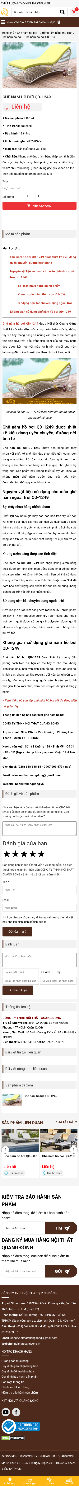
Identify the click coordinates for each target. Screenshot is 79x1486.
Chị (58, 972)
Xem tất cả (65, 1122)
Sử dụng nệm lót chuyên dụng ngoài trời (45, 303)
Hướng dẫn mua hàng (15, 1361)
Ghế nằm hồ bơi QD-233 (58, 1156)
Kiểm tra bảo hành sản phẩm (20, 1392)
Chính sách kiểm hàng (15, 1387)
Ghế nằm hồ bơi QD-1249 (26, 97)
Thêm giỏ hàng (41, 205)
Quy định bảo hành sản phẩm (20, 1376)
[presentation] (5, 1150)
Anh (47, 972)
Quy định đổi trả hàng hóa (18, 1371)
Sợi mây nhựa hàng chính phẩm (39, 286)
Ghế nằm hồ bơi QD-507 (20, 1156)
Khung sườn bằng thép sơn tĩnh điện (42, 294)
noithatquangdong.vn (27, 1343)
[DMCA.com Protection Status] (13, 1439)
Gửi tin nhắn (16, 1173)
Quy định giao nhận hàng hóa (20, 1366)
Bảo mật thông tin (13, 1382)
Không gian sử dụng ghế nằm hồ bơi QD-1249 (40, 311)
